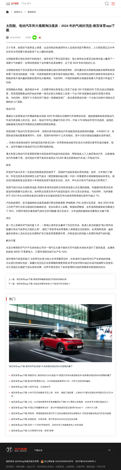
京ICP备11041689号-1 (85, 461)
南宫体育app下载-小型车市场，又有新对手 (31, 387)
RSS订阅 (101, 466)
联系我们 (10, 466)
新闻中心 (18, 12)
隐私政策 (91, 466)
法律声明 (80, 466)
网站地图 (20, 466)
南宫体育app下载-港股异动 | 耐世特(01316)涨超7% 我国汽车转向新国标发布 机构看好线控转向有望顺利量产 (61, 375)
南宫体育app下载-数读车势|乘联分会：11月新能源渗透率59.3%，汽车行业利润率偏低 (50, 381)
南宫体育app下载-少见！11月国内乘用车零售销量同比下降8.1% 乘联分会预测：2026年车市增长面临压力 (59, 402)
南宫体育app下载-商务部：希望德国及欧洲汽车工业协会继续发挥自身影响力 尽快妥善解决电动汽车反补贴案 (61, 413)
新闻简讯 (32, 12)
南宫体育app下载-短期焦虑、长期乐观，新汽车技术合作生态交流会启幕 (44, 419)
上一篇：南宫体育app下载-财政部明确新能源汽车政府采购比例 (37, 279)
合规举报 (70, 466)
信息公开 (31, 466)
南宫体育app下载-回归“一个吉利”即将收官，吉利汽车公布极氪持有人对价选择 (47, 425)
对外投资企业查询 (45, 466)
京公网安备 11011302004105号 (58, 461)
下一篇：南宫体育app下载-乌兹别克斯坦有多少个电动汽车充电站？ (39, 284)
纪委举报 (60, 466)
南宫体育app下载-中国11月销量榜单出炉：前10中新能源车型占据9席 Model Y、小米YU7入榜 (54, 407)
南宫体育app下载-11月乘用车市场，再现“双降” (32, 430)
